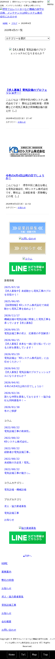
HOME (5, 23)
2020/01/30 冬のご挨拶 (12, 409)
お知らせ (22, 122)
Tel (23, 654)
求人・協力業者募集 (15, 506)
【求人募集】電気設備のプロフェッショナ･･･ (26, 91)
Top (45, 654)
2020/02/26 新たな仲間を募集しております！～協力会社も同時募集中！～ (27, 397)
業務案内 (6, 571)
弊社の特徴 (8, 580)
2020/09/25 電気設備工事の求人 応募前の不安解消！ (27, 331)
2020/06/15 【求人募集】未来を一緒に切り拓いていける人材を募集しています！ (27, 344)
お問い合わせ (9, 629)
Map (34, 654)
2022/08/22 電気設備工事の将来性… (17, 429)
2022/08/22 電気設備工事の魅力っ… (17, 471)
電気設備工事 (11, 513)
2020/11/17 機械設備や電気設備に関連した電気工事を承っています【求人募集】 (27, 319)
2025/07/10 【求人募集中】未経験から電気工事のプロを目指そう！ (27, 291)
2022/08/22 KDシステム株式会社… (16, 439)
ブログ (14, 23)
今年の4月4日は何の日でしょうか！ (25, 177)
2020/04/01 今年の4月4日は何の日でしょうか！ (24, 384)
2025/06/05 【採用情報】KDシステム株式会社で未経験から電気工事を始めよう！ (26, 305)
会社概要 (6, 621)
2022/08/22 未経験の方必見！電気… (17, 460)
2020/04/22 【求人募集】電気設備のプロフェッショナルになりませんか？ (27, 372)
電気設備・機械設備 (15, 489)
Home (12, 654)
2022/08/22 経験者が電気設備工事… (17, 450)
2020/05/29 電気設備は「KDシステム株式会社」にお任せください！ (26, 358)
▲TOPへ (27, 555)
